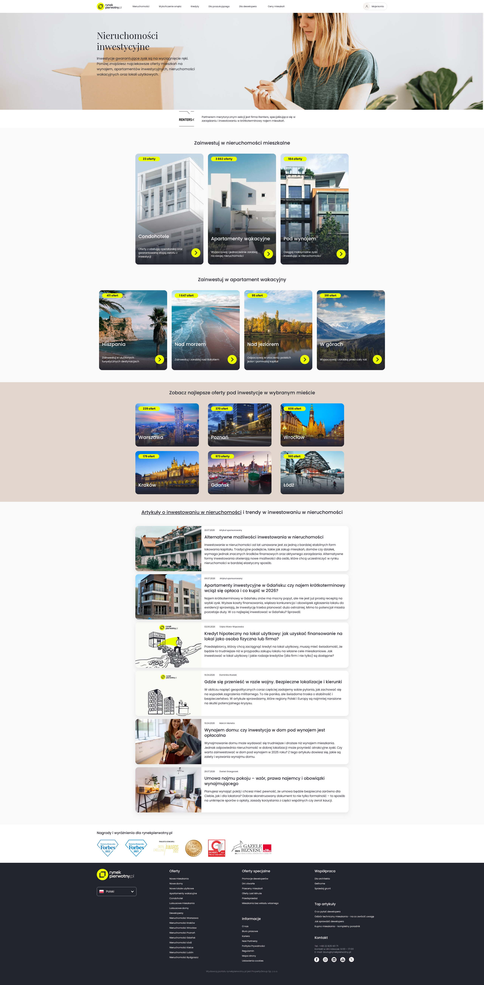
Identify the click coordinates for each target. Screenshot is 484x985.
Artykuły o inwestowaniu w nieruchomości (191, 512)
